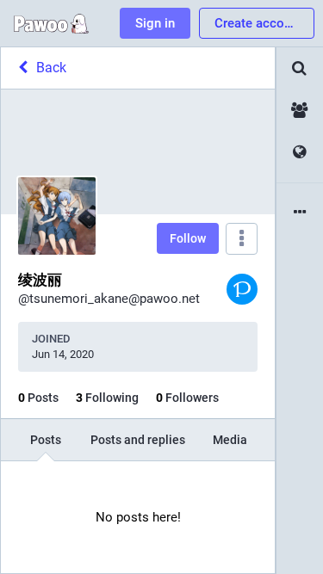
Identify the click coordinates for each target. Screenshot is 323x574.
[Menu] (242, 239)
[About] (299, 213)
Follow (188, 238)
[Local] (299, 110)
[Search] (299, 68)
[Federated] (299, 153)
